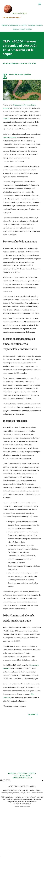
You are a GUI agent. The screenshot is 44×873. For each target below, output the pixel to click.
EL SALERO (31, 25)
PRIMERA (4, 25)
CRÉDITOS (16, 778)
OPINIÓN (24, 25)
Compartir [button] (33, 714)
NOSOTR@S (39, 25)
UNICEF (6, 118)
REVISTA (19, 25)
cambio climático (9, 137)
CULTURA (18, 775)
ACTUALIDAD (12, 25)
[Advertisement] (22, 746)
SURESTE (29, 29)
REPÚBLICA (16, 29)
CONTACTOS (26, 778)
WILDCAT (23, 29)
